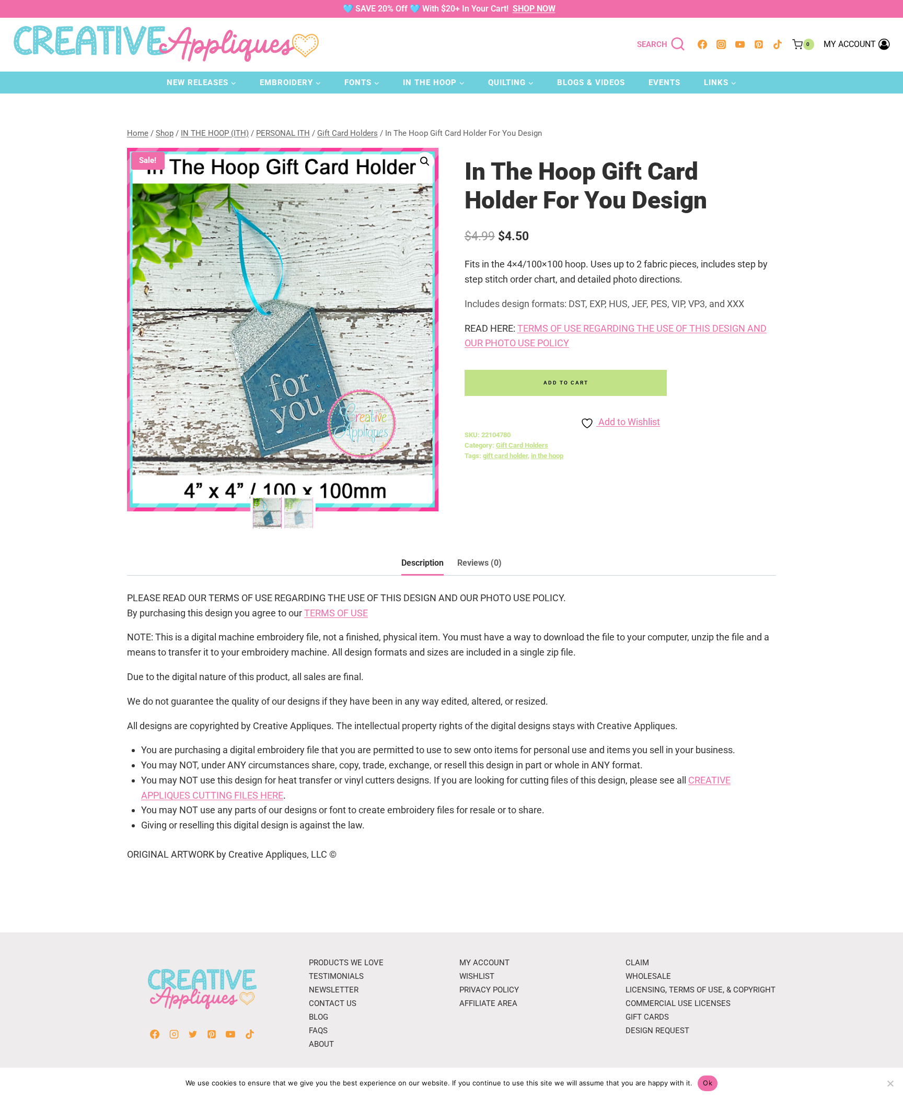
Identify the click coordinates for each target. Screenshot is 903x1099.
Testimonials (336, 976)
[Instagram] (721, 44)
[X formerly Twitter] (192, 1034)
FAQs (318, 1030)
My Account (484, 962)
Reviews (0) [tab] (479, 563)
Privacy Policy (489, 990)
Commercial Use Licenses (678, 1003)
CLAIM (637, 962)
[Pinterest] (758, 44)
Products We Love (346, 962)
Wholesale (648, 976)
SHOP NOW (534, 9)
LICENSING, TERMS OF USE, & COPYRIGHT (700, 990)
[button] (424, 161)
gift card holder (505, 456)
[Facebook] (702, 44)
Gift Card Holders (522, 445)
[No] (890, 1083)
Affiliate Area (488, 1003)
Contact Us (332, 1003)
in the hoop (547, 456)
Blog (318, 1017)
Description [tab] (422, 563)
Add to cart (565, 382)
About (321, 1044)
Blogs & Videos (591, 82)
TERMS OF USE (336, 612)
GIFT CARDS (647, 1017)
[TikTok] (777, 44)
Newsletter (333, 990)
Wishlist (476, 976)
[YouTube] (740, 44)
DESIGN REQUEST (657, 1030)
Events (664, 82)
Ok (707, 1083)
